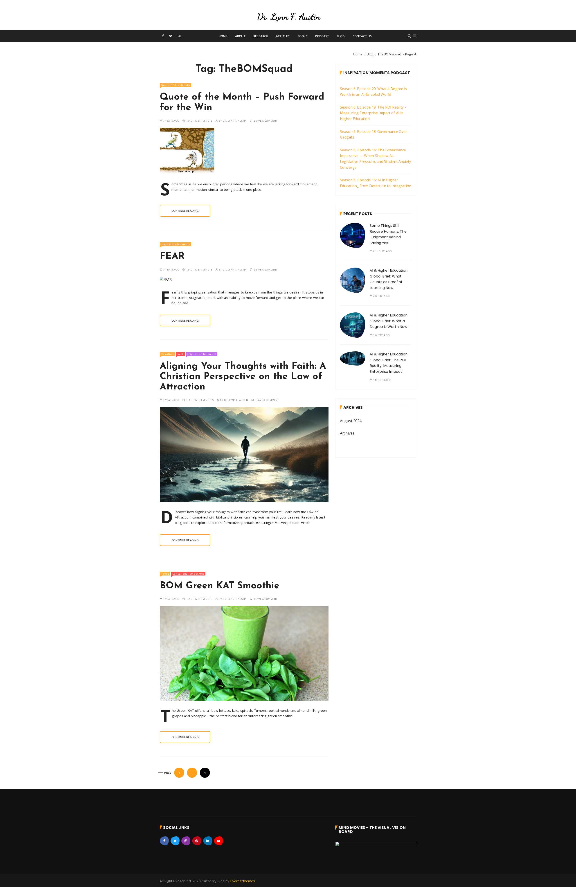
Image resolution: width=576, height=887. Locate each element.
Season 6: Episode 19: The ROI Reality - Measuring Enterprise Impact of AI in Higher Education (373, 113)
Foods (165, 573)
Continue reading (185, 211)
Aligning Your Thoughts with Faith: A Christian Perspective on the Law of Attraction (243, 377)
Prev (167, 773)
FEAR (172, 256)
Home (222, 36)
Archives (347, 433)
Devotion (167, 354)
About (240, 36)
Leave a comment (265, 120)
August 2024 (351, 420)
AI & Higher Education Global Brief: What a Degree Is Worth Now (388, 321)
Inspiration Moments (175, 244)
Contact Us (362, 36)
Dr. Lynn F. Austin (235, 120)
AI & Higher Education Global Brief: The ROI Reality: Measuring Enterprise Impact (388, 363)
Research (260, 36)
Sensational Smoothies (188, 573)
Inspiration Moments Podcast (376, 72)
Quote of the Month (175, 85)
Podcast (322, 36)
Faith (180, 354)
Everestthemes (242, 881)
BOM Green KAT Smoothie (219, 586)
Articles (283, 36)
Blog (341, 36)
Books (302, 36)
